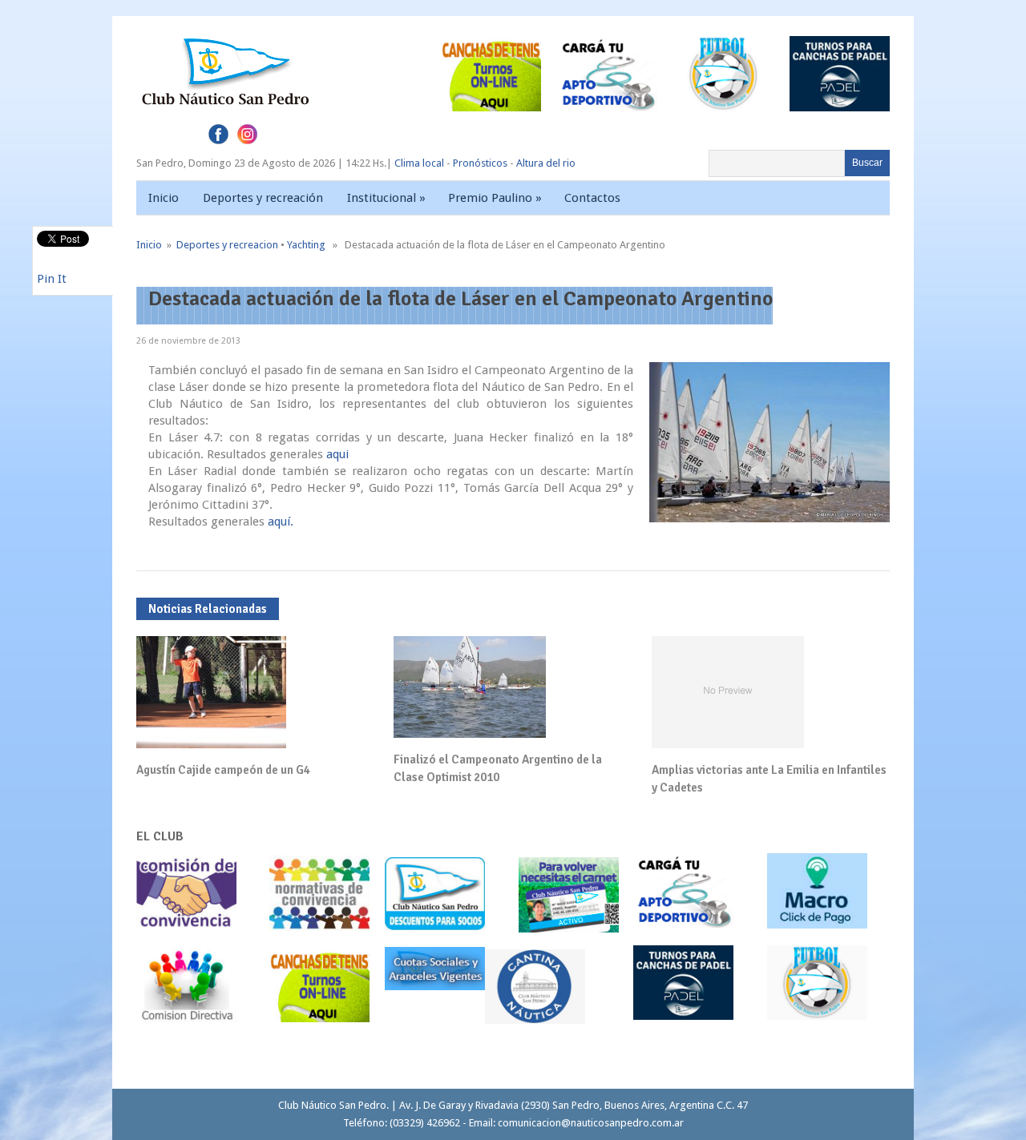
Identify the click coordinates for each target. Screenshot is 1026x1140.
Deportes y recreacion (227, 245)
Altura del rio (546, 163)
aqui (337, 454)
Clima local (419, 163)
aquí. (280, 521)
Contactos (592, 198)
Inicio (163, 198)
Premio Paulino (495, 198)
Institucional (386, 198)
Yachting (306, 245)
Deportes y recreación (263, 198)
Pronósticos (480, 163)
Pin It (52, 279)
